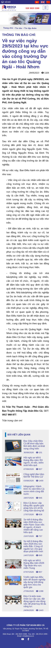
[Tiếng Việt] (37, 2)
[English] (43, 2)
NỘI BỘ (7, 2)
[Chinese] (48, 2)
